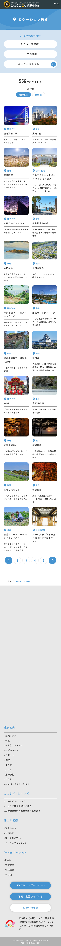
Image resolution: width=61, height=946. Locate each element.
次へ (52, 560)
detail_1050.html (16, 351)
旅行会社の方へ (13, 837)
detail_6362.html (44, 529)
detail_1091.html (44, 216)
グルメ (8, 769)
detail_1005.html (44, 170)
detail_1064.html (44, 482)
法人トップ (10, 828)
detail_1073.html (16, 529)
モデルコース (11, 750)
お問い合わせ (30, 908)
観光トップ (10, 735)
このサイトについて (15, 801)
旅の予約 (9, 774)
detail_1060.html (44, 395)
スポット (9, 755)
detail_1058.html (16, 261)
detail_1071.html (44, 261)
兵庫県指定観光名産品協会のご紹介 (22, 811)
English (8, 860)
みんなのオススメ (14, 745)
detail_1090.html (16, 170)
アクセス (9, 779)
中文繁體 (9, 864)
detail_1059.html (16, 438)
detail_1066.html (16, 482)
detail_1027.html (16, 125)
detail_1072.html (44, 438)
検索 (53, 64)
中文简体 (9, 869)
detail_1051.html (44, 125)
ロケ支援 (8, 581)
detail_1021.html (16, 395)
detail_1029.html (16, 216)
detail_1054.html (44, 351)
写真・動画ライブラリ (30, 896)
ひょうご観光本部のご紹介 (18, 806)
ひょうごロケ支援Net (21, 4)
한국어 (8, 874)
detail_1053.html (44, 306)
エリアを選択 (30, 54)
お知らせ (9, 833)
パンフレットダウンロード (30, 885)
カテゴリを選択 (29, 44)
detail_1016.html (16, 306)
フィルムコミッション (16, 842)
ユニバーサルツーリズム (17, 784)
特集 (7, 740)
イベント (9, 764)
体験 (7, 759)
